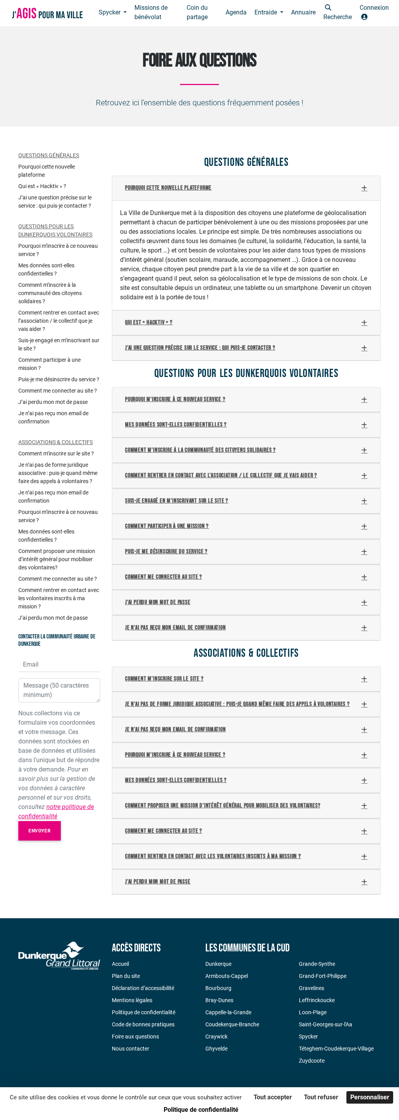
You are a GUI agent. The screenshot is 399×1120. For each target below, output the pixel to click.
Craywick (216, 1036)
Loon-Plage (313, 1012)
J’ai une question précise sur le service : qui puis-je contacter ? (200, 348)
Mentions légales (132, 1000)
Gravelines (311, 988)
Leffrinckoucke (317, 1000)
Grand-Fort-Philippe (322, 976)
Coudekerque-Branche (232, 1024)
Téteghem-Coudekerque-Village (336, 1048)
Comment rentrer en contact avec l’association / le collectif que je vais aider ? (221, 475)
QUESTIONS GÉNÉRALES (48, 155)
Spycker (308, 1036)
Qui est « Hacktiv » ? (149, 322)
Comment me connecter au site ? (163, 577)
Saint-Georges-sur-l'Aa (325, 1024)
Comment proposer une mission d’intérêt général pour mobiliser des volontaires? (222, 805)
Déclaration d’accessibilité (143, 988)
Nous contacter (130, 1048)
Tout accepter (273, 1097)
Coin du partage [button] (197, 12)
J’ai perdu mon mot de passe (158, 602)
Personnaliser (369, 1097)
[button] (337, 13)
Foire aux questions (135, 1036)
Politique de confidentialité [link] (201, 1109)
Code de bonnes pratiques (143, 1024)
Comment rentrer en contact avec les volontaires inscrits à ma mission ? (213, 856)
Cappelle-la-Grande (228, 1012)
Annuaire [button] (303, 12)
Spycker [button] (110, 12)
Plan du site (126, 976)
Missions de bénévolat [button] (151, 12)
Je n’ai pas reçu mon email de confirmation (175, 627)
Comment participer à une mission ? (167, 526)
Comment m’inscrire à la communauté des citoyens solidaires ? (200, 450)
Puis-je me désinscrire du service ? (166, 551)
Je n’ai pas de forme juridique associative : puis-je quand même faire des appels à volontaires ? (237, 704)
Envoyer (39, 831)
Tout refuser (321, 1097)
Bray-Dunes (219, 1000)
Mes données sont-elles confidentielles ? (176, 424)
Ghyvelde (216, 1048)
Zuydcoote (312, 1061)
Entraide (266, 12)
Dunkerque (218, 964)
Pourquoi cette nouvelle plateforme (168, 188)
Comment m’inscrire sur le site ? (164, 679)
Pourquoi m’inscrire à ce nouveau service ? (175, 399)
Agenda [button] (236, 12)
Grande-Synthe (317, 964)
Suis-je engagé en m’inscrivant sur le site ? (176, 501)
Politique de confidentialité (143, 1012)
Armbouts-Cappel (226, 976)
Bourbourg (218, 988)
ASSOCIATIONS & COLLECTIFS (55, 442)
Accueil (120, 964)
